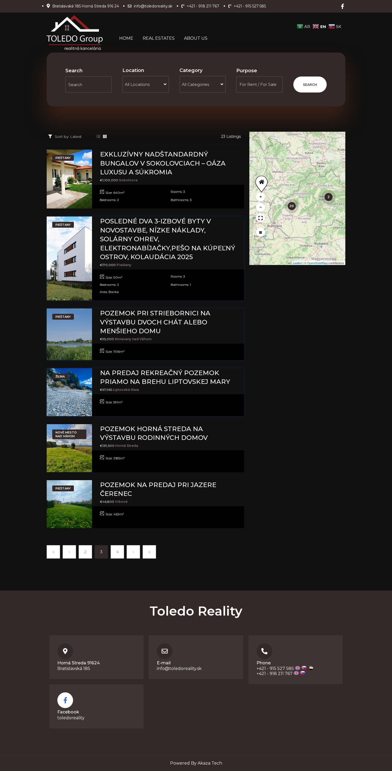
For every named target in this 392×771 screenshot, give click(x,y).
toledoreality (71, 717)
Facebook (68, 711)
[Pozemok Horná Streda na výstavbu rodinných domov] (69, 448)
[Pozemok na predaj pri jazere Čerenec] (69, 504)
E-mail (164, 662)
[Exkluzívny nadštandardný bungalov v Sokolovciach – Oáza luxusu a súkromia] (69, 179)
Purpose (246, 71)
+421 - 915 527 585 (275, 668)
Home (126, 38)
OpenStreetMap (317, 263)
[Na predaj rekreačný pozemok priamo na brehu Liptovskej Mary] (69, 392)
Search (74, 71)
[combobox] (145, 84)
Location (133, 70)
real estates (159, 38)
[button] (260, 180)
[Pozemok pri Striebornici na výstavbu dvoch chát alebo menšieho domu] (69, 334)
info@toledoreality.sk (179, 668)
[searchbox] (145, 84)
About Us (195, 38)
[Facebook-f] (342, 6)
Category (190, 70)
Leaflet (297, 263)
